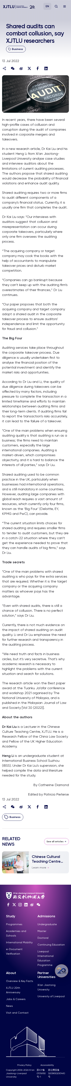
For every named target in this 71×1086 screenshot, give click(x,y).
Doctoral (42, 937)
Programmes (14, 924)
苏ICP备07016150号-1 (41, 1073)
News (9, 1005)
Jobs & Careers (16, 999)
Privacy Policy (24, 1065)
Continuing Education (51, 944)
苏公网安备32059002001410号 (56, 1073)
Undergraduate (47, 924)
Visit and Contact (17, 1012)
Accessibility (47, 1065)
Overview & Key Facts (19, 981)
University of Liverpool (51, 996)
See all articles (55, 841)
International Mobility (19, 942)
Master (41, 931)
